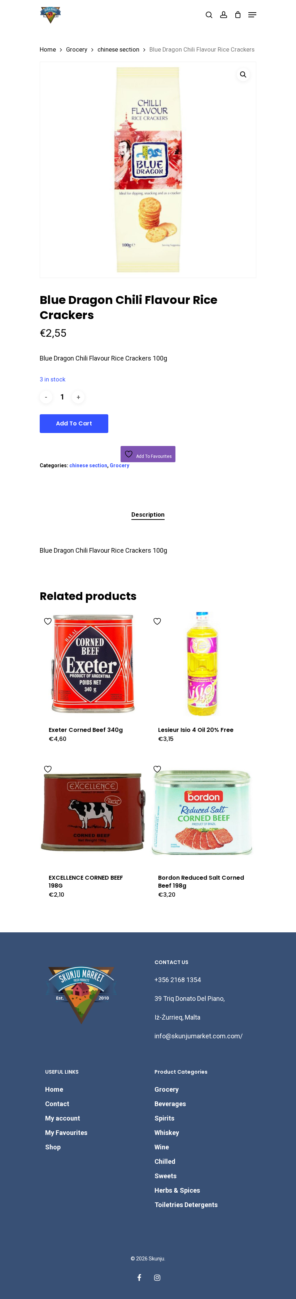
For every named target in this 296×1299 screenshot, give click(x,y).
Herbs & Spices (177, 1190)
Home (48, 49)
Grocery (76, 49)
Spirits (164, 1118)
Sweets (165, 1176)
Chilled (164, 1161)
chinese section (118, 49)
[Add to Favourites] (48, 620)
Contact (57, 1104)
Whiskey (166, 1132)
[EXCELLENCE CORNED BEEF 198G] (93, 812)
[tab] (148, 514)
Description (148, 514)
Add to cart (74, 423)
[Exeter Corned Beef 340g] (93, 664)
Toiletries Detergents (186, 1205)
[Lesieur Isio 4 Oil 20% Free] (202, 664)
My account (62, 1118)
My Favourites (66, 1132)
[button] (243, 74)
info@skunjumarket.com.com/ (198, 1036)
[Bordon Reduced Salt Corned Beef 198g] (202, 812)
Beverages (170, 1104)
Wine (161, 1147)
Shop (53, 1147)
